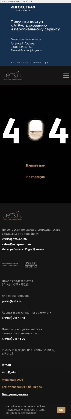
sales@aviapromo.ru (16, 244)
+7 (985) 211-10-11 (13, 318)
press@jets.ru (12, 301)
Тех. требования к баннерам (22, 387)
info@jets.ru (10, 372)
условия (31, 412)
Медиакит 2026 (12, 379)
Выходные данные (15, 394)
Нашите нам (35, 165)
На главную (35, 177)
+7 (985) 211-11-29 (13, 339)
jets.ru (6, 365)
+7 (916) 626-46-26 (14, 239)
